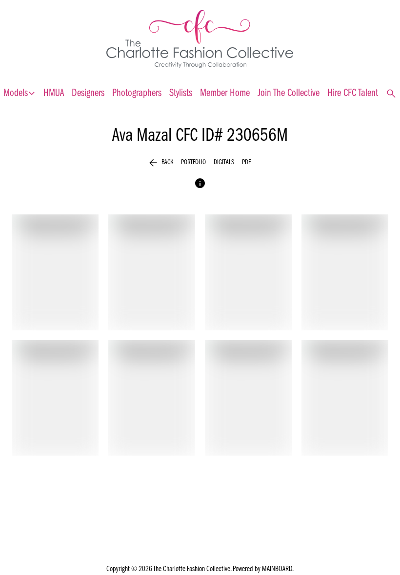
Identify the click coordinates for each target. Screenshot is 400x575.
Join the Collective (289, 93)
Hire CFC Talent (352, 93)
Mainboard (277, 569)
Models (19, 93)
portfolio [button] (193, 162)
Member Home (225, 93)
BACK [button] (161, 163)
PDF (246, 162)
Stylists (180, 93)
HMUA (53, 93)
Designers (88, 93)
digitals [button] (224, 162)
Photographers (136, 93)
